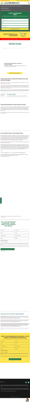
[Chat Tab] (15, 201)
